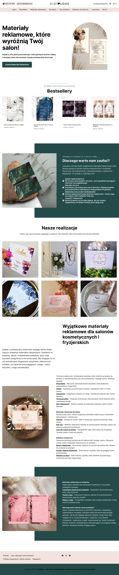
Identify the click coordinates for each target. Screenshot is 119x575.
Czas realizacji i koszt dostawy (22, 556)
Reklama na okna (62, 455)
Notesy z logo (67, 500)
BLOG (105, 10)
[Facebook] (62, 555)
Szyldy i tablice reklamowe (66, 450)
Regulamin (36, 559)
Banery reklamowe (63, 445)
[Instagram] (66, 555)
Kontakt (6, 556)
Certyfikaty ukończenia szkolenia (75, 490)
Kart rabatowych (62, 404)
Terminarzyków (62, 399)
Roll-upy (59, 425)
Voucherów (60, 394)
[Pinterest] (69, 555)
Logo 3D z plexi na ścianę (66, 430)
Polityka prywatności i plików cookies (17, 559)
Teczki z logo (67, 495)
